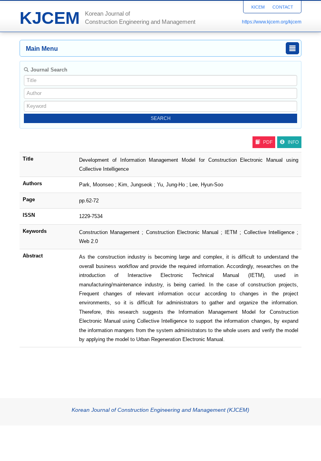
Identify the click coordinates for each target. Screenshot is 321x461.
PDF (267, 142)
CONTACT (282, 7)
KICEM (258, 7)
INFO (293, 142)
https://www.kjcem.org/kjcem (271, 22)
